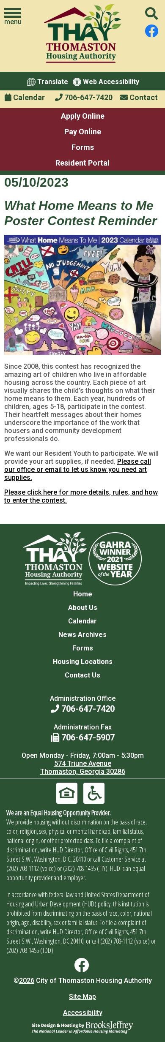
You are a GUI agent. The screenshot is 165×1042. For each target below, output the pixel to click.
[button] (12, 17)
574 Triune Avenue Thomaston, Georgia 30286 (82, 767)
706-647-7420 (88, 97)
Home (82, 594)
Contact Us (82, 675)
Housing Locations (83, 662)
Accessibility (82, 1013)
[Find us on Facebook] (151, 31)
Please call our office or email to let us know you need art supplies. (77, 469)
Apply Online (82, 116)
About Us (82, 608)
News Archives (82, 635)
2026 (26, 981)
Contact (143, 97)
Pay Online (82, 131)
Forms (83, 147)
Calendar (28, 97)
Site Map (82, 997)
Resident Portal (82, 162)
